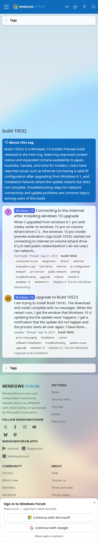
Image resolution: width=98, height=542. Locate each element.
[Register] (75, 7)
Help (55, 473)
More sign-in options (49, 536)
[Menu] (6, 6)
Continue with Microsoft (51, 517)
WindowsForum (18, 456)
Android (13, 448)
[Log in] (66, 7)
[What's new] (84, 7)
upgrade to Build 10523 (46, 296)
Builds (56, 414)
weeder (19, 332)
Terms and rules (62, 487)
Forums (7, 473)
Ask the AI (9, 495)
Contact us (59, 480)
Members (8, 487)
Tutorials (57, 407)
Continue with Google (51, 528)
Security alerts (61, 399)
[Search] (93, 7)
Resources (58, 421)
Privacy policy (61, 495)
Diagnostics (35, 448)
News (55, 392)
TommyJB (20, 256)
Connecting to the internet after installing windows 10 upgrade (49, 213)
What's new (10, 480)
